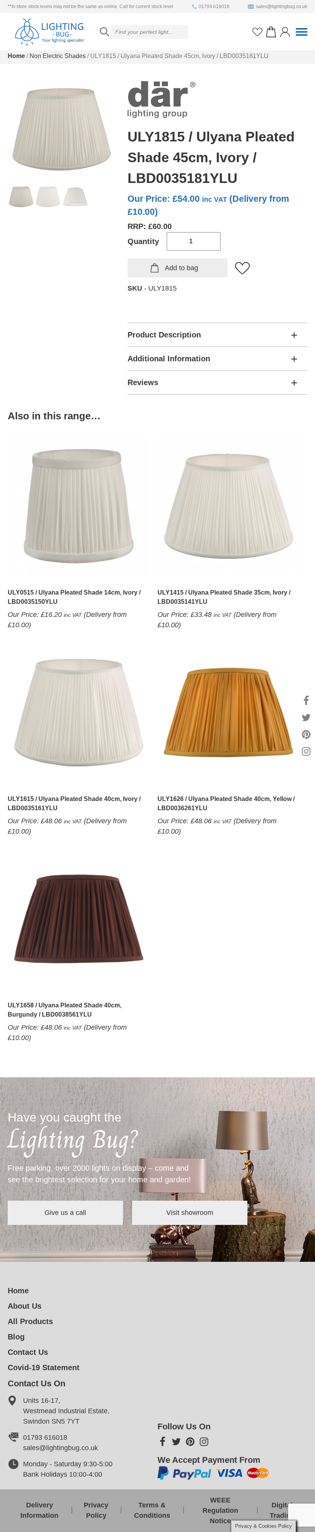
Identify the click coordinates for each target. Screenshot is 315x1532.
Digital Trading (282, 1510)
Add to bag (181, 268)
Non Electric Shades (58, 56)
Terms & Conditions (152, 1510)
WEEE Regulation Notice (220, 1510)
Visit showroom (189, 1212)
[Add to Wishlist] (242, 268)
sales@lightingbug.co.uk (281, 6)
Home (16, 56)
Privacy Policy (96, 1510)
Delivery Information (39, 1510)
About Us (24, 1306)
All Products (30, 1321)
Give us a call (65, 1212)
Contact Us (28, 1352)
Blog (16, 1337)
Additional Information (169, 358)
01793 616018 (214, 6)
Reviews (143, 382)
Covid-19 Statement (44, 1367)
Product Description (164, 335)
